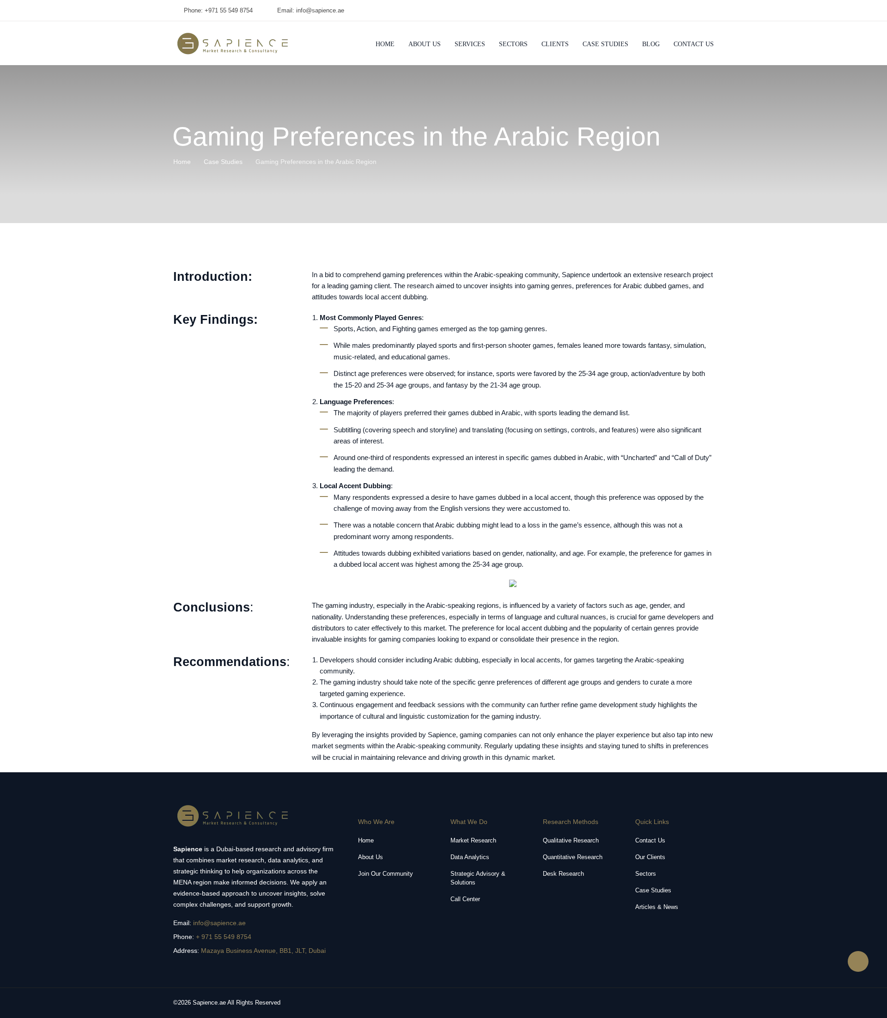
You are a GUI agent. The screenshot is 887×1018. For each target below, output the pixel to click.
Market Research (473, 840)
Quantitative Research (572, 857)
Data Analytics (469, 857)
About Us (424, 44)
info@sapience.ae (219, 923)
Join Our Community (385, 873)
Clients (555, 44)
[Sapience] (233, 43)
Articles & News (656, 906)
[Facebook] (710, 10)
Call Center (465, 899)
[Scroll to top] (858, 961)
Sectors (513, 44)
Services (470, 44)
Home (385, 44)
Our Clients (650, 857)
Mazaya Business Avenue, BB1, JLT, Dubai (263, 950)
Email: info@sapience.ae (310, 10)
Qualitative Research (571, 840)
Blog (651, 44)
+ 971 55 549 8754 (223, 936)
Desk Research (563, 873)
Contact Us (694, 44)
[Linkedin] (695, 10)
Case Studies (605, 44)
